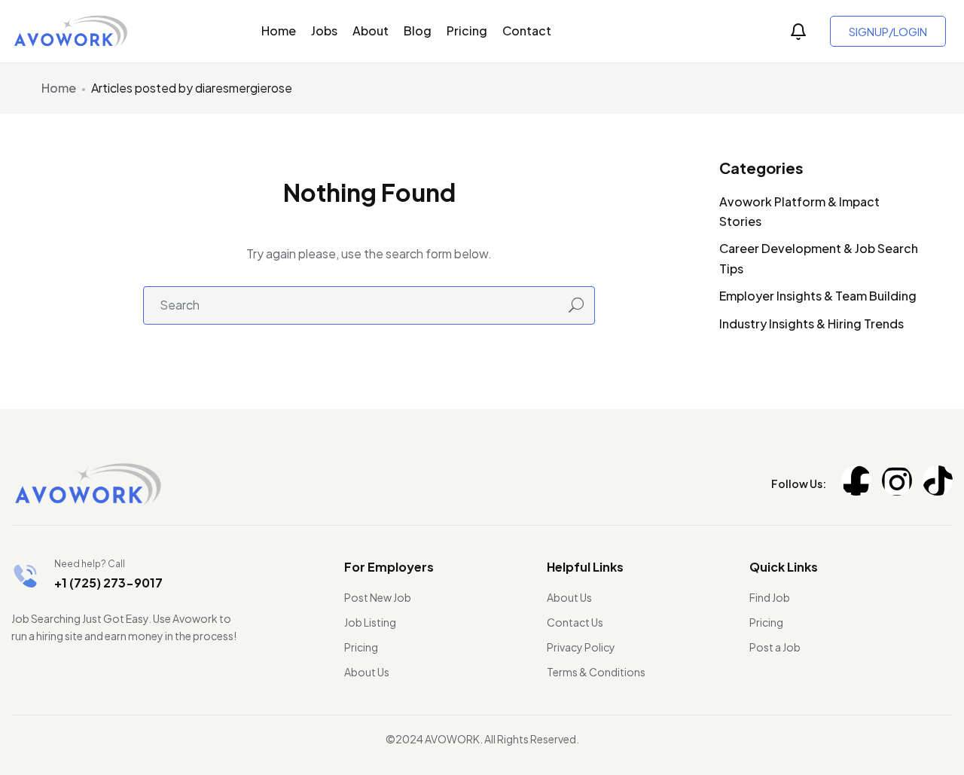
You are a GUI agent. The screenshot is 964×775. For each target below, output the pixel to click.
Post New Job (377, 597)
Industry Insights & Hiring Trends (811, 323)
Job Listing (370, 622)
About (370, 30)
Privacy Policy (581, 647)
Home (278, 30)
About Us (366, 672)
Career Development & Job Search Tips (818, 258)
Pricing (467, 30)
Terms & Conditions (596, 672)
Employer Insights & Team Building (818, 296)
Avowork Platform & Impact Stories (799, 211)
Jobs (324, 30)
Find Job (769, 597)
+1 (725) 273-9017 (108, 582)
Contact (526, 30)
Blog (418, 30)
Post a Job (775, 647)
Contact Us (575, 622)
